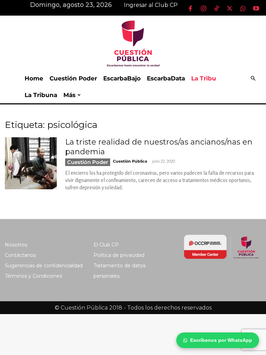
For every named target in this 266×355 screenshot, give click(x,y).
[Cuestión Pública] (133, 43)
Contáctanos (20, 255)
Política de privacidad (119, 255)
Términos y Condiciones (33, 276)
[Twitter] (229, 8)
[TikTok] (216, 8)
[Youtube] (256, 8)
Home (34, 78)
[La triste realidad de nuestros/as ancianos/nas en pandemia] (31, 163)
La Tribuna (41, 95)
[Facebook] (190, 8)
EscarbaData (166, 78)
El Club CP (106, 245)
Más (69, 95)
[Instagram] (203, 8)
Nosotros (16, 245)
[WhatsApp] (243, 8)
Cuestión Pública (130, 161)
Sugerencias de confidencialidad (44, 265)
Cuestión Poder (73, 78)
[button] (253, 78)
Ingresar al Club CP (151, 5)
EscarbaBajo (122, 78)
